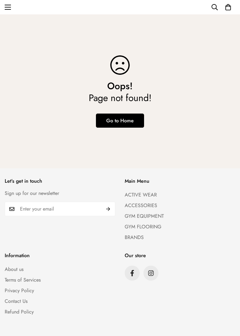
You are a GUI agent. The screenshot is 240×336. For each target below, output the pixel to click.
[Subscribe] (108, 209)
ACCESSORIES (141, 205)
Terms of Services (23, 279)
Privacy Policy (19, 290)
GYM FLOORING (143, 226)
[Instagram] (150, 273)
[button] (228, 7)
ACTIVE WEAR (141, 194)
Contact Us (16, 301)
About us (14, 269)
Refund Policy (19, 311)
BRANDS (134, 237)
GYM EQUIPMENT (144, 216)
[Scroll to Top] (228, 302)
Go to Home (120, 120)
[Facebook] (132, 273)
